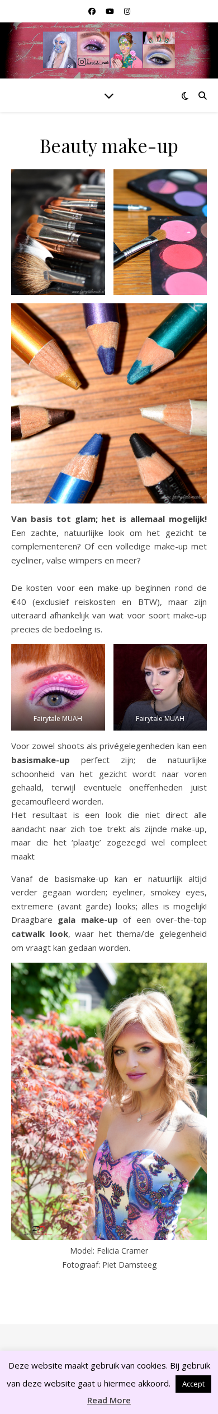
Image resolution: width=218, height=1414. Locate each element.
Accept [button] (193, 1384)
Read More (109, 1400)
